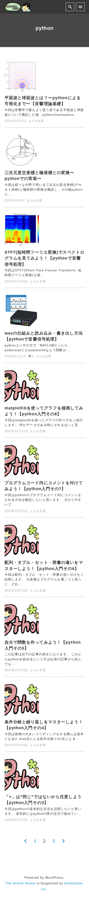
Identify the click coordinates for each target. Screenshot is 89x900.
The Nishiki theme (20, 883)
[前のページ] (25, 841)
